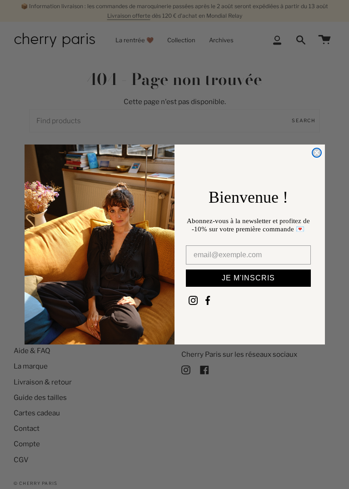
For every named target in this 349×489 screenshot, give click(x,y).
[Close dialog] (316, 152)
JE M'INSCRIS (248, 278)
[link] (193, 300)
